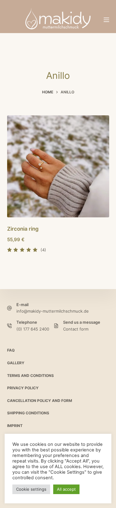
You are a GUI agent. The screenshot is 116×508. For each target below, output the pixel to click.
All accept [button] (66, 489)
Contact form (75, 329)
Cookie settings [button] (31, 489)
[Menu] (106, 20)
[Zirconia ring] (58, 166)
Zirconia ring (23, 229)
